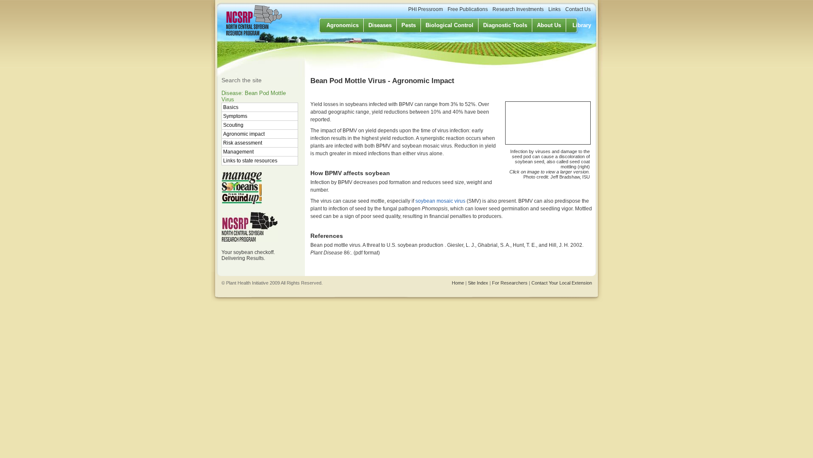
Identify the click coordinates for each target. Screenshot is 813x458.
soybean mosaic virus (440, 201)
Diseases (380, 25)
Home (458, 282)
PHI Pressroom (425, 9)
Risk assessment (242, 143)
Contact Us (578, 9)
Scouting (233, 125)
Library (581, 25)
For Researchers (510, 282)
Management (238, 152)
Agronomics (342, 25)
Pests (408, 25)
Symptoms (235, 116)
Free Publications (468, 9)
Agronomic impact (244, 134)
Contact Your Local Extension (561, 282)
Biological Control (449, 25)
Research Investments (518, 9)
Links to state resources (250, 161)
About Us (549, 25)
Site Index (478, 282)
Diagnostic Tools (505, 25)
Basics (230, 107)
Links (554, 9)
